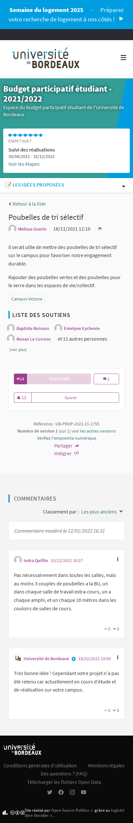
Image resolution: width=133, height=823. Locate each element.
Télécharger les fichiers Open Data (64, 782)
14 (22, 379)
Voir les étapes (24, 164)
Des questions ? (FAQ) (64, 773)
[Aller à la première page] (46, 59)
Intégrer (63, 453)
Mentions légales (106, 765)
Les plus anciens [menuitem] (99, 511)
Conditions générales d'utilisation (40, 765)
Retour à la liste (29, 203)
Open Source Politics (72, 810)
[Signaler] (100, 228)
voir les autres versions (94, 431)
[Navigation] (124, 57)
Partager (64, 445)
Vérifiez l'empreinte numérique (66, 438)
